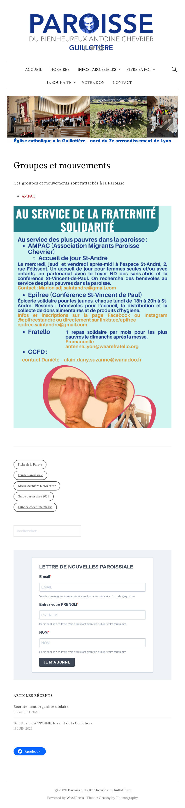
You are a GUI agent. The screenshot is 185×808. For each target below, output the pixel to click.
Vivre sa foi (139, 69)
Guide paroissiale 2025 (33, 496)
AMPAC (28, 196)
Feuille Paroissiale (30, 475)
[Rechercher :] (174, 69)
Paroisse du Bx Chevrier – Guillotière (99, 790)
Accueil (33, 69)
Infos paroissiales (97, 69)
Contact (122, 82)
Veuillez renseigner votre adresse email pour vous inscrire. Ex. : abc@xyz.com (87, 596)
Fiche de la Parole (30, 464)
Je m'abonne (57, 662)
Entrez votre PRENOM (58, 604)
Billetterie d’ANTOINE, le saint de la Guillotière (53, 723)
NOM (43, 632)
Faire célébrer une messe (35, 507)
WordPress (75, 798)
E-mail (44, 577)
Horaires (59, 69)
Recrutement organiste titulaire (41, 706)
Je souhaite (59, 82)
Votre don (93, 82)
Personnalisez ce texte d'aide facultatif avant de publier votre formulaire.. (83, 624)
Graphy (105, 798)
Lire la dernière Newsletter (37, 486)
